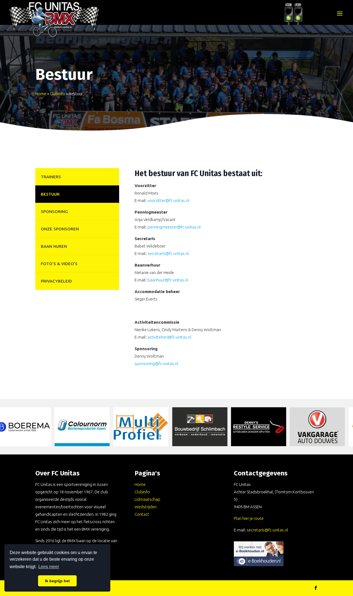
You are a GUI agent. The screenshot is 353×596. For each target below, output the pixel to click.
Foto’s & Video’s (59, 263)
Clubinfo (57, 93)
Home (40, 93)
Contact (142, 514)
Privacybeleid (56, 281)
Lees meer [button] (48, 566)
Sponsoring (54, 211)
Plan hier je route (249, 518)
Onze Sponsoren (60, 229)
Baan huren (54, 246)
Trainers (51, 176)
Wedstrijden (146, 506)
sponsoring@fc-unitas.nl (156, 363)
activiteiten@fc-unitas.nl (169, 337)
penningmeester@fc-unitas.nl (174, 227)
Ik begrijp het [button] (57, 581)
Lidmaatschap (147, 499)
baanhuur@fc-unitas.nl (168, 280)
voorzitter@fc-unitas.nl (168, 200)
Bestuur (50, 194)
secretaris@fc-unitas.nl (168, 253)
